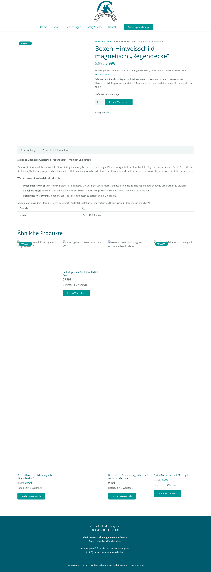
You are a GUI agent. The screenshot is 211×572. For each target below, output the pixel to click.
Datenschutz (137, 565)
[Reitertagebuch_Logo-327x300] (105, 11)
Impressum (73, 565)
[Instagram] (163, 27)
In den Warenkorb (118, 102)
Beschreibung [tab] (28, 150)
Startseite (100, 41)
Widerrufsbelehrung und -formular (109, 565)
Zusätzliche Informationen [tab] (56, 150)
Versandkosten (102, 74)
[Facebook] (157, 27)
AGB (84, 565)
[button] (31, 496)
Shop (109, 41)
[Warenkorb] (170, 27)
